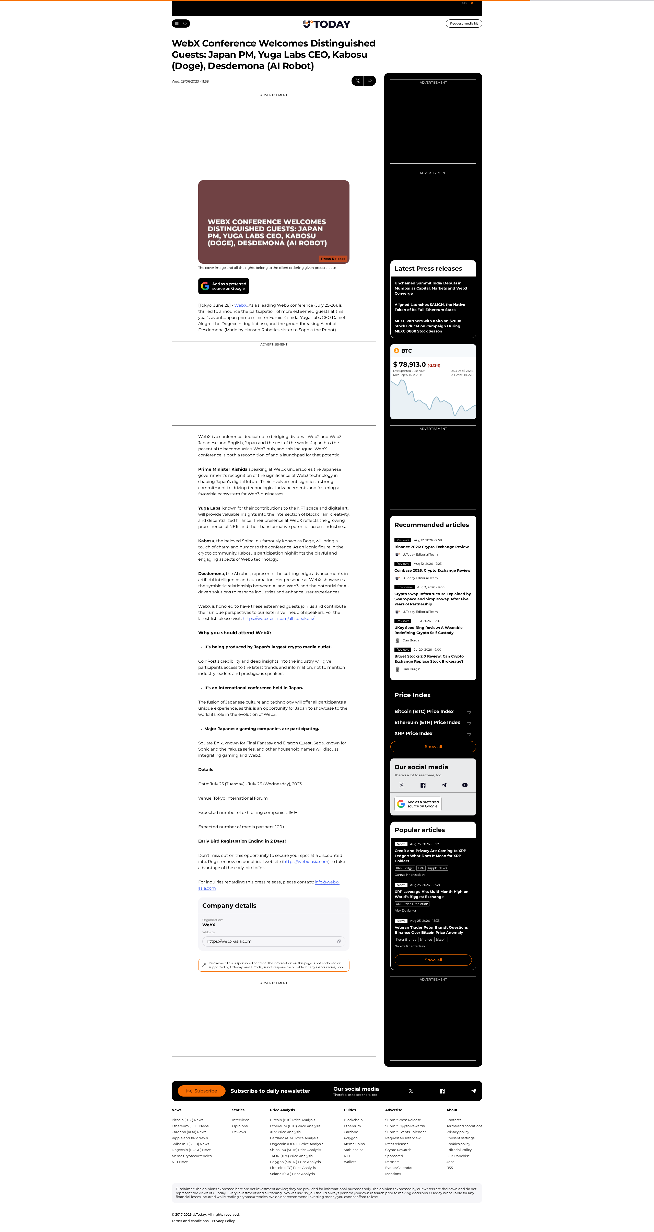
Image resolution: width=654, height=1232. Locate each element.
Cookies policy (458, 1144)
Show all (433, 746)
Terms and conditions (464, 1126)
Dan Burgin (411, 640)
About (452, 1110)
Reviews (402, 540)
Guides (350, 1110)
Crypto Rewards (398, 1150)
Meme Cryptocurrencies (192, 1156)
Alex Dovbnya (405, 910)
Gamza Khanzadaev (410, 875)
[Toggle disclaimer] (204, 965)
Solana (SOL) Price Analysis (292, 1174)
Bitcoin (441, 939)
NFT (347, 1156)
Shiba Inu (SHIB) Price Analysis (295, 1150)
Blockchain (353, 1120)
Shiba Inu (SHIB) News (190, 1144)
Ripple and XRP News (190, 1138)
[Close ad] (472, 3)
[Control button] (370, 81)
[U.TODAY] (327, 23)
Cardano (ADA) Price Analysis (294, 1138)
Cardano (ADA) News (189, 1132)
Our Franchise (458, 1156)
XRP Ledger (405, 868)
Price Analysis (282, 1110)
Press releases (396, 1144)
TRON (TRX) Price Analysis (291, 1156)
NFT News (180, 1162)
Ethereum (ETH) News (190, 1126)
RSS (450, 1168)
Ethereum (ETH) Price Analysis (295, 1126)
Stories (238, 1110)
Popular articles (420, 830)
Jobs (450, 1162)
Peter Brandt (406, 939)
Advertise (393, 1110)
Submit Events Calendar (405, 1132)
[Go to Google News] (223, 286)
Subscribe (205, 1091)
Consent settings (460, 1138)
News (401, 844)
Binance (425, 939)
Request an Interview (403, 1138)
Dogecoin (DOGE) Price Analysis (296, 1144)
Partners (392, 1162)
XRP (421, 868)
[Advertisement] (274, 134)
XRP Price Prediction (412, 904)
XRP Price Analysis (285, 1132)
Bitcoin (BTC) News (187, 1120)
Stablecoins (353, 1150)
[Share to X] (358, 81)
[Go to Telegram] (444, 785)
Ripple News (437, 868)
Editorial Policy (459, 1150)
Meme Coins (354, 1144)
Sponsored (394, 1156)
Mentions (393, 1174)
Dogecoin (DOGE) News (191, 1150)
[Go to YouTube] (465, 785)
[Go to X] (402, 785)
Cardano (351, 1132)
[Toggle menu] (181, 23)
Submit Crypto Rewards (405, 1126)
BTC (406, 351)
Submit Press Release (403, 1120)
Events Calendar (399, 1168)
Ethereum (352, 1126)
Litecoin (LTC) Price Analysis (293, 1168)
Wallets (350, 1162)
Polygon (351, 1138)
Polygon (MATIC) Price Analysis (295, 1162)
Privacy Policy (223, 1221)
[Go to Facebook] (423, 785)
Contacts (454, 1120)
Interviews (404, 587)
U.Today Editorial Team (420, 554)
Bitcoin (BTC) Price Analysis (292, 1120)
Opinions (240, 1126)
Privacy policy (458, 1132)
